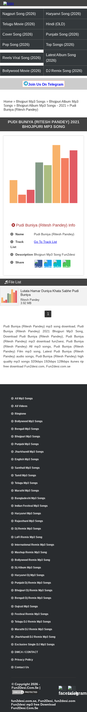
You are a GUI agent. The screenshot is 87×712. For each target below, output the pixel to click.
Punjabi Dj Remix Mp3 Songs (33, 582)
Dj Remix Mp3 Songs (28, 528)
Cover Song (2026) (17, 34)
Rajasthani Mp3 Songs (29, 521)
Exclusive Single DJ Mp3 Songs (35, 644)
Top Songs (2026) (60, 45)
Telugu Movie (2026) (18, 24)
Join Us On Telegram (45, 84)
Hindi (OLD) (55, 24)
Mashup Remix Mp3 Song (31, 552)
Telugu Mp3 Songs (26, 483)
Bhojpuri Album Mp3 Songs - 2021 (41, 105)
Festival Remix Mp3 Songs (31, 614)
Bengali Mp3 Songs (27, 428)
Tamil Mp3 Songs (25, 475)
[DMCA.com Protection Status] (25, 693)
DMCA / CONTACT (26, 652)
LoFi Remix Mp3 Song (28, 537)
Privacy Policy (24, 659)
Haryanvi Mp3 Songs (28, 513)
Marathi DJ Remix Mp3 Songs (33, 629)
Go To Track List (45, 242)
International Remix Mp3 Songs (34, 544)
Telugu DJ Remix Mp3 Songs (33, 621)
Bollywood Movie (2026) (21, 71)
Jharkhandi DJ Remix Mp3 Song (35, 636)
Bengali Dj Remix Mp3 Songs (33, 598)
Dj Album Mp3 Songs (28, 567)
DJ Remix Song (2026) (64, 71)
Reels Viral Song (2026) (21, 58)
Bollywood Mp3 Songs (29, 421)
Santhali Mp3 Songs (27, 467)
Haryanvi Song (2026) (63, 14)
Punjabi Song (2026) (62, 34)
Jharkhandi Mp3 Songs (29, 451)
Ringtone (20, 413)
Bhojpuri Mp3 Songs (31, 101)
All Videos (21, 406)
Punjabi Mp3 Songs (27, 444)
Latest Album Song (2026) (61, 57)
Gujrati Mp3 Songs (26, 606)
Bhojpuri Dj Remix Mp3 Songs (33, 590)
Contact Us (22, 667)
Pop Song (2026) (15, 45)
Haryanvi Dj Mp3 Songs (29, 575)
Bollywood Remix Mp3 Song (32, 560)
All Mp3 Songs (24, 398)
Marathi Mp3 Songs (27, 490)
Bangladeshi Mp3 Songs (30, 498)
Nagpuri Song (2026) (19, 14)
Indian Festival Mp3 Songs (31, 505)
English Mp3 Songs (27, 459)
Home (8, 101)
